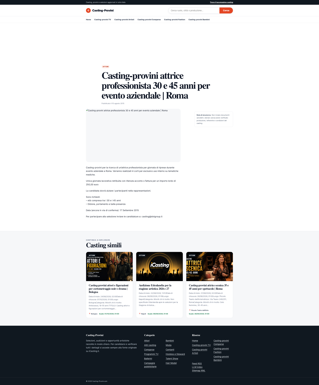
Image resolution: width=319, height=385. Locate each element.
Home (88, 20)
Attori (106, 67)
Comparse (149, 349)
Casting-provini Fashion (174, 20)
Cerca (226, 10)
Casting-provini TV (102, 20)
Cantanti (170, 349)
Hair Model (171, 363)
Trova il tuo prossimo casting (221, 2)
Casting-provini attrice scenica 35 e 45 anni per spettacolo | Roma (209, 287)
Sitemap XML (198, 370)
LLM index (197, 367)
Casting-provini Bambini (199, 20)
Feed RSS (197, 363)
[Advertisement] (159, 41)
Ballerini (148, 358)
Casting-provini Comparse (149, 20)
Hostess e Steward (175, 354)
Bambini (170, 340)
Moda (168, 345)
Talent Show (172, 358)
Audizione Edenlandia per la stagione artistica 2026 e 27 (155, 287)
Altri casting (150, 345)
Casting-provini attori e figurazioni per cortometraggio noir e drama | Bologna (108, 288)
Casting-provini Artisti (124, 20)
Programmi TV (151, 354)
